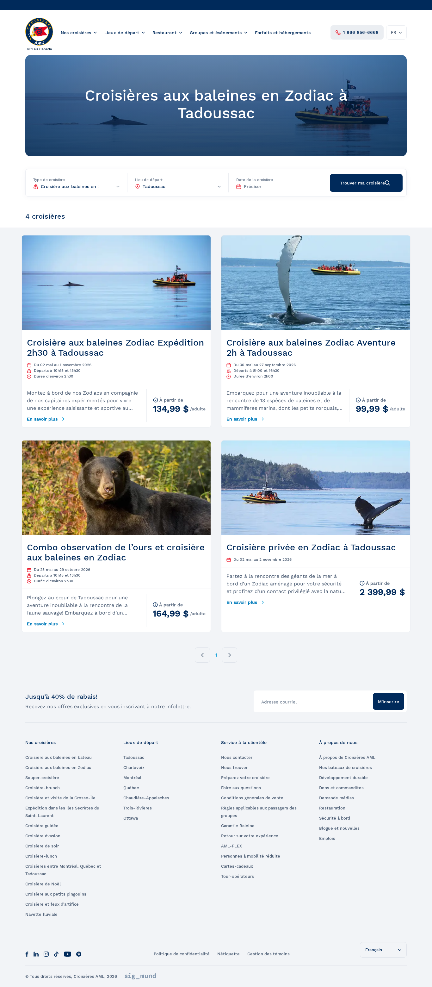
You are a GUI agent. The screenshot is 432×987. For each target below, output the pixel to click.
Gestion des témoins (268, 954)
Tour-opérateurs (237, 876)
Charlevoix (134, 767)
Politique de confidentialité (182, 954)
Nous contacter (236, 757)
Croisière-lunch (41, 856)
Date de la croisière (254, 180)
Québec (131, 787)
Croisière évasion (42, 836)
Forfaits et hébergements (283, 32)
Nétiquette (228, 954)
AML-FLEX (231, 846)
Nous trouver (234, 767)
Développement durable (343, 777)
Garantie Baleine (238, 825)
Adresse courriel (279, 701)
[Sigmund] (140, 976)
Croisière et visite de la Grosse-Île (60, 798)
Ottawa (130, 818)
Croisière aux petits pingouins (55, 894)
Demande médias (336, 798)
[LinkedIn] (36, 953)
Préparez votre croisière (245, 777)
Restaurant (164, 32)
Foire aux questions (241, 787)
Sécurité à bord (334, 818)
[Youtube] (67, 953)
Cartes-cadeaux (237, 866)
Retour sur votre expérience (249, 836)
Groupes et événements (216, 32)
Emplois (327, 838)
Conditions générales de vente (252, 798)
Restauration (332, 808)
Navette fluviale (41, 914)
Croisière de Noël (43, 884)
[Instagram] (46, 953)
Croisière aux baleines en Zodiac (58, 767)
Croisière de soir (42, 846)
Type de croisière (49, 180)
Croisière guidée (42, 825)
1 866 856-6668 (361, 32)
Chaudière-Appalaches (146, 798)
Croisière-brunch (42, 787)
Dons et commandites (341, 787)
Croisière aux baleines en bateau (58, 757)
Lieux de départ (121, 32)
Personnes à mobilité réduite (250, 856)
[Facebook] (27, 953)
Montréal (132, 777)
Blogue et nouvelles (339, 828)
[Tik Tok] (56, 953)
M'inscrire (388, 701)
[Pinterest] (79, 953)
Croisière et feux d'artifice (52, 904)
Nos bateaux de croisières (345, 767)
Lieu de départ (149, 180)
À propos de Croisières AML (347, 757)
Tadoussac (133, 757)
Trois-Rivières (137, 808)
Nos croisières (76, 32)
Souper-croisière (42, 777)
